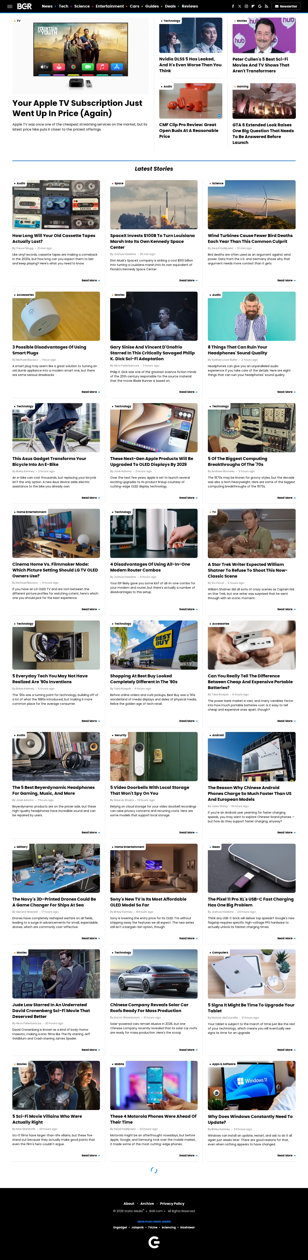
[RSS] (266, 6)
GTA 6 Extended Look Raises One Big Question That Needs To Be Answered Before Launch (263, 133)
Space (119, 183)
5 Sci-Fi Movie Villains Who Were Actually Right (47, 1119)
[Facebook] (233, 6)
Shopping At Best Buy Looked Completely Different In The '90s (143, 678)
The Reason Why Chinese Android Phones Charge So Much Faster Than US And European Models (249, 793)
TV (18, 21)
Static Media (133, 1211)
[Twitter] (239, 6)
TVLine (152, 1227)
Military (22, 847)
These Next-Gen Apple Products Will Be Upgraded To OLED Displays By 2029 (151, 461)
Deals (170, 6)
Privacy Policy (172, 1203)
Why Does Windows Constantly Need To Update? (250, 1119)
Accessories (25, 295)
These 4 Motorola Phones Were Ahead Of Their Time (153, 1119)
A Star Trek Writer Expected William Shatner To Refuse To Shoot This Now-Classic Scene (248, 570)
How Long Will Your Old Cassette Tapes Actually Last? (53, 238)
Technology (172, 21)
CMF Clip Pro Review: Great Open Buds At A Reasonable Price (188, 130)
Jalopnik (137, 1227)
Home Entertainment (31, 512)
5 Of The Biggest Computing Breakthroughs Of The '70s (237, 461)
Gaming (242, 86)
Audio (168, 86)
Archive (147, 1203)
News (47, 6)
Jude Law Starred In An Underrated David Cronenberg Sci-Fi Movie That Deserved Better (51, 1010)
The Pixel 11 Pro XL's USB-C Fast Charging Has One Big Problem (251, 902)
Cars (134, 6)
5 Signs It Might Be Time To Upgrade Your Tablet (251, 1008)
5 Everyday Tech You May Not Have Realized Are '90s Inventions (50, 678)
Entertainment (110, 6)
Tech (63, 6)
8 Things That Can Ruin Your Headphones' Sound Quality (237, 350)
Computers (220, 952)
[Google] (259, 6)
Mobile (119, 1064)
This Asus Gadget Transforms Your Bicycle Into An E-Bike (49, 461)
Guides (152, 6)
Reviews (190, 6)
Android (218, 735)
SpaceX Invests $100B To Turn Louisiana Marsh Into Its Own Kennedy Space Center (152, 241)
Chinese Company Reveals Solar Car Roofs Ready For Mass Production (149, 1007)
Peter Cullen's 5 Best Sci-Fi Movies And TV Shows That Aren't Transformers (261, 65)
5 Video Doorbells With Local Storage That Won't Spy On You (149, 790)
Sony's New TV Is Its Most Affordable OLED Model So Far (148, 902)
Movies (242, 21)
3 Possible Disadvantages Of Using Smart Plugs (49, 350)
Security (120, 735)
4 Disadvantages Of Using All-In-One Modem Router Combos (150, 567)
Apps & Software (224, 1064)
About (129, 1203)
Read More (89, 280)
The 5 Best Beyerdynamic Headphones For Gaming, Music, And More (53, 790)
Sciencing (169, 1227)
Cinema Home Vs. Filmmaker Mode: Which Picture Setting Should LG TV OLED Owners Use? (55, 570)
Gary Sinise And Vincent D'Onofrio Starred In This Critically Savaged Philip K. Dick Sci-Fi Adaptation (152, 352)
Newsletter (288, 6)
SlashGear (187, 1227)
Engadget (120, 1227)
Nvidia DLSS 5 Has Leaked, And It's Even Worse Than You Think (190, 64)
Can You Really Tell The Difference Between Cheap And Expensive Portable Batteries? (250, 681)
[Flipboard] (253, 6)
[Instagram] (246, 6)
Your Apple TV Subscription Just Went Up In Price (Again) (77, 108)
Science (82, 6)
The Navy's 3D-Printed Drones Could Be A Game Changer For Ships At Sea (54, 902)
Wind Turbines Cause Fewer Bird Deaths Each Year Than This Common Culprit (250, 238)
